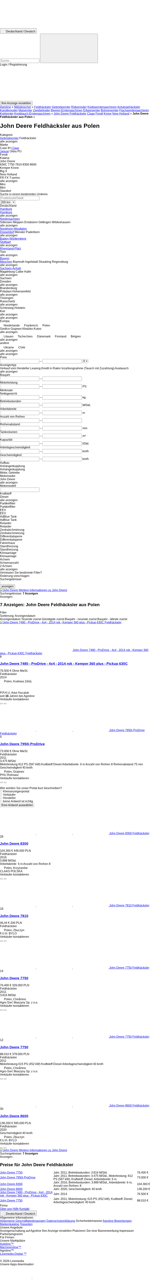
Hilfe (16, 1208)
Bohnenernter (110, 110)
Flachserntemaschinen (134, 110)
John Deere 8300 (14, 843)
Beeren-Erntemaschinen (66, 110)
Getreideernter (61, 107)
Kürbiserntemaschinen (102, 107)
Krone (108, 113)
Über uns (6, 1208)
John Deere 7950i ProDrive (22, 744)
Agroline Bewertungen (117, 1220)
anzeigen (7, 586)
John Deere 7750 (14, 978)
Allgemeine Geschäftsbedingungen (23, 1220)
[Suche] (69, 48)
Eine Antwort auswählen (17, 805)
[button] (75, 83)
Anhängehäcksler (128, 107)
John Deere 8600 (14, 1116)
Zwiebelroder (41, 110)
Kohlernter (7, 113)
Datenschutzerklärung (60, 1220)
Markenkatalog (9, 1224)
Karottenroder (9, 110)
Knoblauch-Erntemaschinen (32, 113)
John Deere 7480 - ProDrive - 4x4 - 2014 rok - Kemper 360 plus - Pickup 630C (64, 663)
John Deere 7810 (14, 916)
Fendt (99, 113)
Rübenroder (79, 107)
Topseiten (26, 1224)
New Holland (120, 113)
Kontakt (24, 1208)
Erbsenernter (91, 110)
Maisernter (25, 110)
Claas (91, 113)
